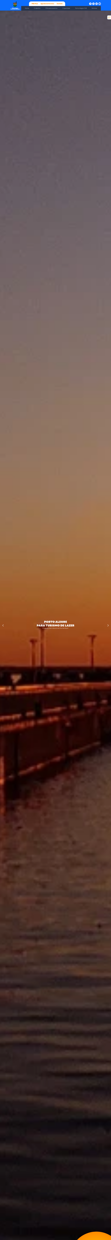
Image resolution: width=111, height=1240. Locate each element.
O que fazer (66, 8)
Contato (60, 4)
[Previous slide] (3, 625)
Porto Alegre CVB (81, 8)
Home (27, 8)
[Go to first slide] (108, 625)
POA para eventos (51, 8)
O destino (37, 8)
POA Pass (35, 4)
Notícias (94, 8)
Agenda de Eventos (47, 4)
